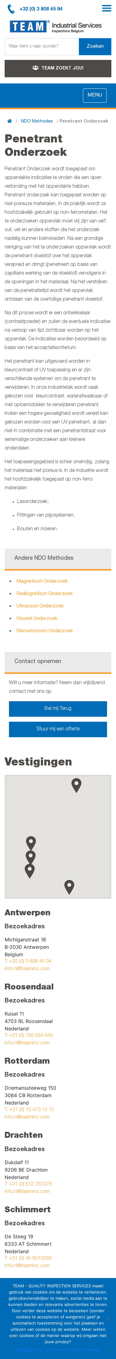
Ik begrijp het (29, 1349)
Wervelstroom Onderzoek (44, 631)
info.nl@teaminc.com (27, 969)
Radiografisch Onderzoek (44, 594)
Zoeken (95, 46)
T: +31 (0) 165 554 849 (29, 1036)
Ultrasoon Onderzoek (40, 606)
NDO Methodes (37, 121)
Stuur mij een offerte (58, 729)
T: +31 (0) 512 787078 (28, 1184)
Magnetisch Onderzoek (42, 581)
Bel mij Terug (58, 708)
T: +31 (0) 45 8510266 (28, 1258)
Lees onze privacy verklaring (72, 1349)
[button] (31, 844)
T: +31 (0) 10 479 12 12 (29, 1110)
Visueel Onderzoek (37, 619)
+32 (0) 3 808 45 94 (40, 9)
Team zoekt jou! (62, 68)
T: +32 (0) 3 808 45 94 (28, 961)
